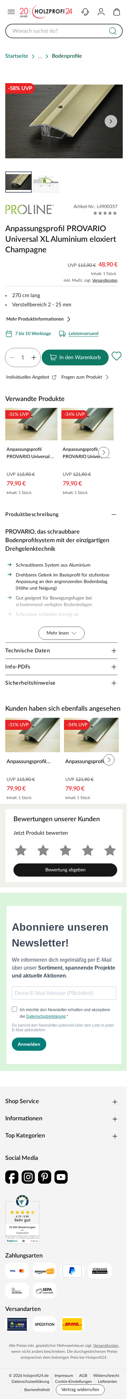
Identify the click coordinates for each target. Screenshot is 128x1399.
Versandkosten (104, 280)
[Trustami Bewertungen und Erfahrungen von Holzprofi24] (22, 1219)
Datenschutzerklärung (30, 1381)
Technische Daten (27, 650)
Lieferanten (107, 1381)
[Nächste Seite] (110, 121)
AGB (83, 1376)
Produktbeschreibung (32, 514)
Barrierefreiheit (37, 1390)
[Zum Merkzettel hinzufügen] (116, 356)
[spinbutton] (22, 357)
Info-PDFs (18, 666)
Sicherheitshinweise (30, 683)
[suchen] (113, 31)
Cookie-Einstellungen (73, 1381)
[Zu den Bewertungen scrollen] (105, 213)
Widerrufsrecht (106, 1376)
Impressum (63, 1376)
